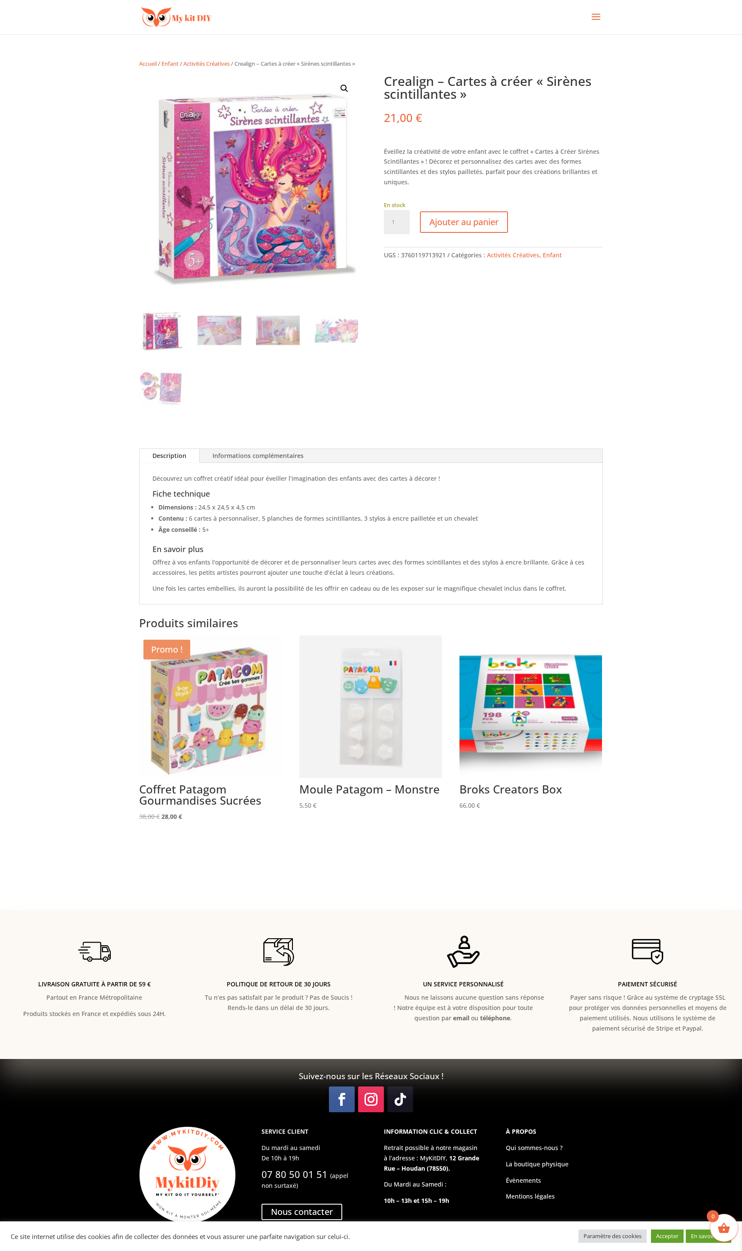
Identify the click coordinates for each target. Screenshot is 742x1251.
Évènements (523, 1180)
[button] (344, 88)
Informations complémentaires (258, 456)
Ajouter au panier (464, 222)
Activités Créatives (206, 63)
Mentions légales (530, 1196)
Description (169, 456)
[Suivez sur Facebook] (342, 1099)
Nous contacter (302, 1211)
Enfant (170, 63)
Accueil (148, 63)
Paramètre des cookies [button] (613, 1236)
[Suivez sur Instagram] (371, 1099)
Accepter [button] (667, 1236)
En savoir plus (708, 1236)
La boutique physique (537, 1164)
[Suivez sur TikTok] (400, 1099)
